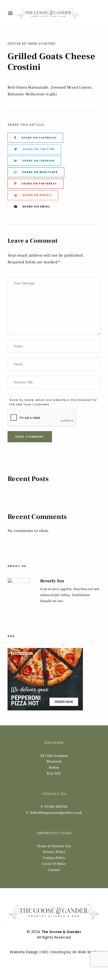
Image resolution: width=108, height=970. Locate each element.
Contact (54, 870)
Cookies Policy (54, 858)
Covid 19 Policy (54, 864)
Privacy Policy (54, 852)
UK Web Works (85, 952)
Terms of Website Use (54, 846)
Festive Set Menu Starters (32, 43)
